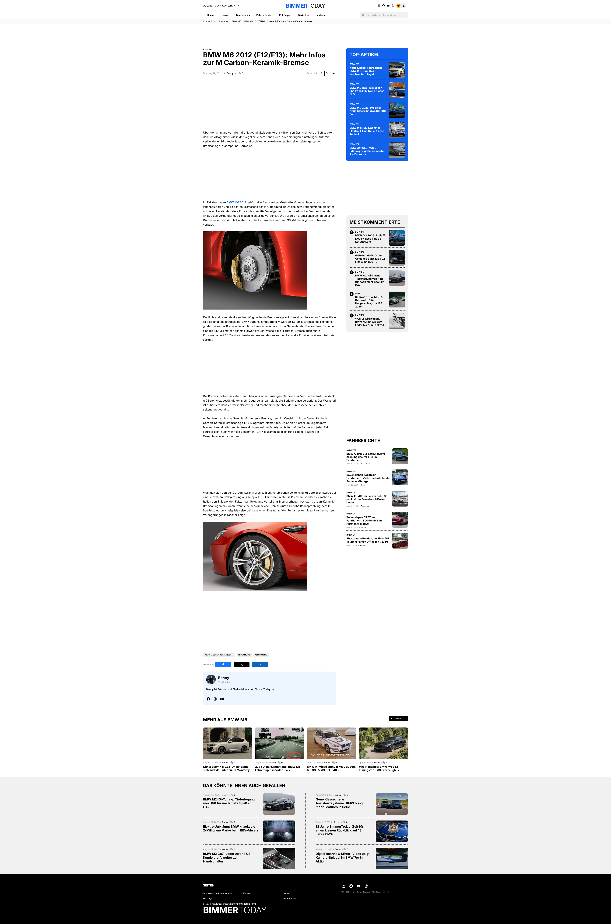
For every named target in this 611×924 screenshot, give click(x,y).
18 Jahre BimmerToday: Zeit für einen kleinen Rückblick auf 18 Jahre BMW (339, 830)
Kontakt (247, 893)
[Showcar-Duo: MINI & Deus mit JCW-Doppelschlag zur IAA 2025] (397, 299)
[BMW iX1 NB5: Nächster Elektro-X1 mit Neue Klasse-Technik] (397, 130)
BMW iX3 (354, 64)
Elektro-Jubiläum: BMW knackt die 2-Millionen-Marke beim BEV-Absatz (230, 828)
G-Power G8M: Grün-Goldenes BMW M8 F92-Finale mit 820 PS (370, 258)
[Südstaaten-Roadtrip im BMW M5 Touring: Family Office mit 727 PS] (400, 541)
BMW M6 (236, 21)
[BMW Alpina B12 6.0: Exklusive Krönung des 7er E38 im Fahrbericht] (400, 456)
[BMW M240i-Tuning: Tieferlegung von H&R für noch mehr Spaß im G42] (397, 278)
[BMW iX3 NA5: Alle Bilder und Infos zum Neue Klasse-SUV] (397, 90)
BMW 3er (355, 144)
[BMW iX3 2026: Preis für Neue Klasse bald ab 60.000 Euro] (397, 110)
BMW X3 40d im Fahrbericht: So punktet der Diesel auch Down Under (366, 499)
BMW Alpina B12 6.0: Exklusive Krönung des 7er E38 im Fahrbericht (366, 457)
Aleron (377, 762)
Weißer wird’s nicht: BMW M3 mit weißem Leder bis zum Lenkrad (369, 322)
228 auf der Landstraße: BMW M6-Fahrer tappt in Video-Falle (278, 768)
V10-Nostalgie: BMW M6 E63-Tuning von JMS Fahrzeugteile (379, 768)
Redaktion (365, 464)
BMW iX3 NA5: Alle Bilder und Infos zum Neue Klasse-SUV (368, 91)
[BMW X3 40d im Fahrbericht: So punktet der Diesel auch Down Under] (400, 499)
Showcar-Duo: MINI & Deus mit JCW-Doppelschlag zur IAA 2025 (369, 301)
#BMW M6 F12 (244, 655)
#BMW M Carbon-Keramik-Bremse (219, 655)
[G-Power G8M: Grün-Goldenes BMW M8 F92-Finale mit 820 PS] (397, 258)
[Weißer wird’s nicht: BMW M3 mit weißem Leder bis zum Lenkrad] (397, 321)
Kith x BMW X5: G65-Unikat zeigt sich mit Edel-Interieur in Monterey (226, 768)
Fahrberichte (263, 15)
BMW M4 (351, 471)
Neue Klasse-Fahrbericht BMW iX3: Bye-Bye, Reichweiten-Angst (366, 71)
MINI (357, 293)
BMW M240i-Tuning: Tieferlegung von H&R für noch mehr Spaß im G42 (369, 280)
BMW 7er (351, 450)
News (225, 15)
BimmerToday (210, 21)
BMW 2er (360, 272)
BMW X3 (350, 492)
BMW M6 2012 (236, 202)
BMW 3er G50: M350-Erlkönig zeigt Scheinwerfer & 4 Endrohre (367, 151)
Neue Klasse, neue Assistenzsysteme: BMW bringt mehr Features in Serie (340, 803)
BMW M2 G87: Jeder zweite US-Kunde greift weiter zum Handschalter (227, 857)
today (305, 6)
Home (210, 15)
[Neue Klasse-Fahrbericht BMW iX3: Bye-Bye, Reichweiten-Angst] (397, 70)
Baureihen (242, 15)
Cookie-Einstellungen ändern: (216, 904)
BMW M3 (359, 315)
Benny (230, 73)
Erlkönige (284, 15)
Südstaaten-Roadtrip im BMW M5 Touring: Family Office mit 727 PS (367, 540)
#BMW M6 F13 (261, 655)
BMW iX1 (354, 124)
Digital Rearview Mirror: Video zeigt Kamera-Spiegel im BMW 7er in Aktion (342, 857)
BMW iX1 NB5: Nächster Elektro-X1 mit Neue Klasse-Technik (367, 131)
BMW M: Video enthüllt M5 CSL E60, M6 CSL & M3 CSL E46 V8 (331, 768)
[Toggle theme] (401, 5)
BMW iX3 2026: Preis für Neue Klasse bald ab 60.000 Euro (368, 111)
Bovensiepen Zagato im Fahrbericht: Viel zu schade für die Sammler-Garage (368, 478)
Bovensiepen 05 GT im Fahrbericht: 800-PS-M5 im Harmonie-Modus (364, 520)
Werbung (207, 6)
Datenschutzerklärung (243, 903)
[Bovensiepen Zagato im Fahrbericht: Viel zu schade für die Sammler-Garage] (400, 477)
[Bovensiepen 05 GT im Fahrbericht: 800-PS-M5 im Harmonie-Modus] (400, 520)
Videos (321, 15)
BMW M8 (359, 252)
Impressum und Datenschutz (217, 893)
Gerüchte (303, 15)
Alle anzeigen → (398, 718)
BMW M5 (351, 513)
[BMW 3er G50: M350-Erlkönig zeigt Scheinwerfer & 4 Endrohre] (397, 150)
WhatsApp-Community (228, 6)
